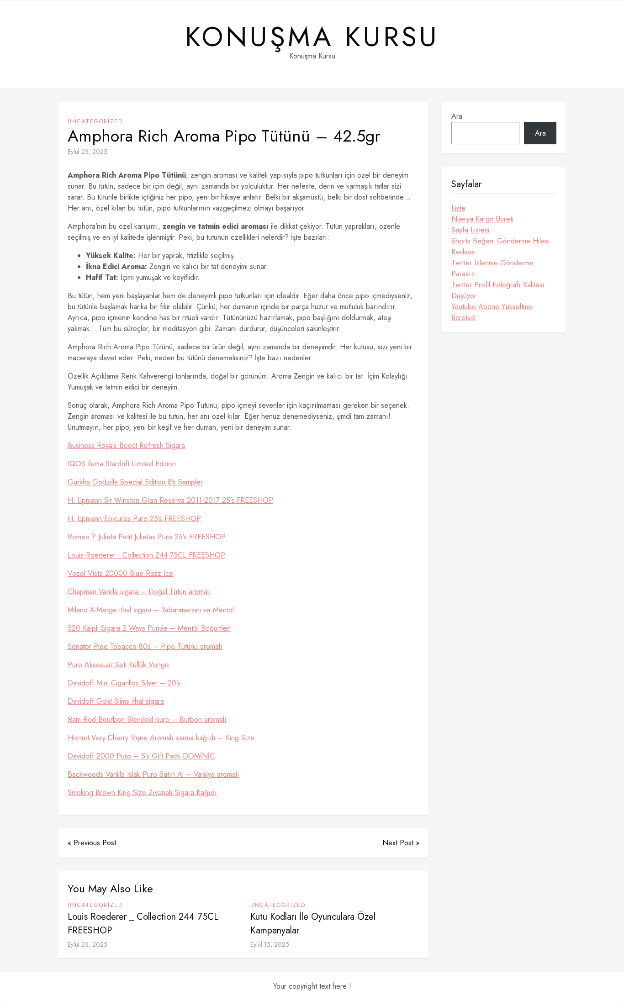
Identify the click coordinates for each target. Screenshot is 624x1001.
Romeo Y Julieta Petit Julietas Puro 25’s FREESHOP (147, 537)
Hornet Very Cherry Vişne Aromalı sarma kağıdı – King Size (161, 737)
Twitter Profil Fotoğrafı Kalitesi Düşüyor (497, 290)
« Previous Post (92, 843)
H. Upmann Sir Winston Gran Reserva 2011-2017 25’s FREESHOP (170, 500)
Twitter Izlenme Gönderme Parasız (492, 268)
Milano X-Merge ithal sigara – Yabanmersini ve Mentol (151, 610)
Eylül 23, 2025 (87, 151)
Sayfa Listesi (470, 230)
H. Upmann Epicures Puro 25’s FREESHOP (134, 518)
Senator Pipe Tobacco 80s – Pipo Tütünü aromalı (145, 646)
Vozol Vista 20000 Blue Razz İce (120, 573)
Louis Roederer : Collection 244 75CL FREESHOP (146, 555)
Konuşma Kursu (312, 37)
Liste (458, 208)
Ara (456, 116)
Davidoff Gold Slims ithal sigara (116, 701)
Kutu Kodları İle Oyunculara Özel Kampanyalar (312, 923)
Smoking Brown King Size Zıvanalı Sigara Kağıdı (142, 792)
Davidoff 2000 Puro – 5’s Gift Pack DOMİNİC (141, 756)
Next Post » (400, 843)
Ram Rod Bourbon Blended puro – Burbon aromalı (147, 719)
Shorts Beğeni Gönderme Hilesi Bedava (500, 246)
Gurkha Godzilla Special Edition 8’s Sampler (135, 482)
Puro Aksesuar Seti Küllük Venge (118, 664)
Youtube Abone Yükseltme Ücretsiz (491, 312)
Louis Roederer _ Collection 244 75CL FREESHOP (143, 923)
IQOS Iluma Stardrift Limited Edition (122, 463)
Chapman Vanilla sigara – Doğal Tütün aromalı (139, 591)
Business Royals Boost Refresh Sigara (126, 445)
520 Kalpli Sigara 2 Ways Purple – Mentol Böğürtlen (149, 628)
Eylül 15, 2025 (269, 944)
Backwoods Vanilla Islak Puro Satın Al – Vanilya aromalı (153, 774)
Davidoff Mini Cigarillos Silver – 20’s (124, 683)
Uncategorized (95, 121)
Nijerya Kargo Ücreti (482, 219)
